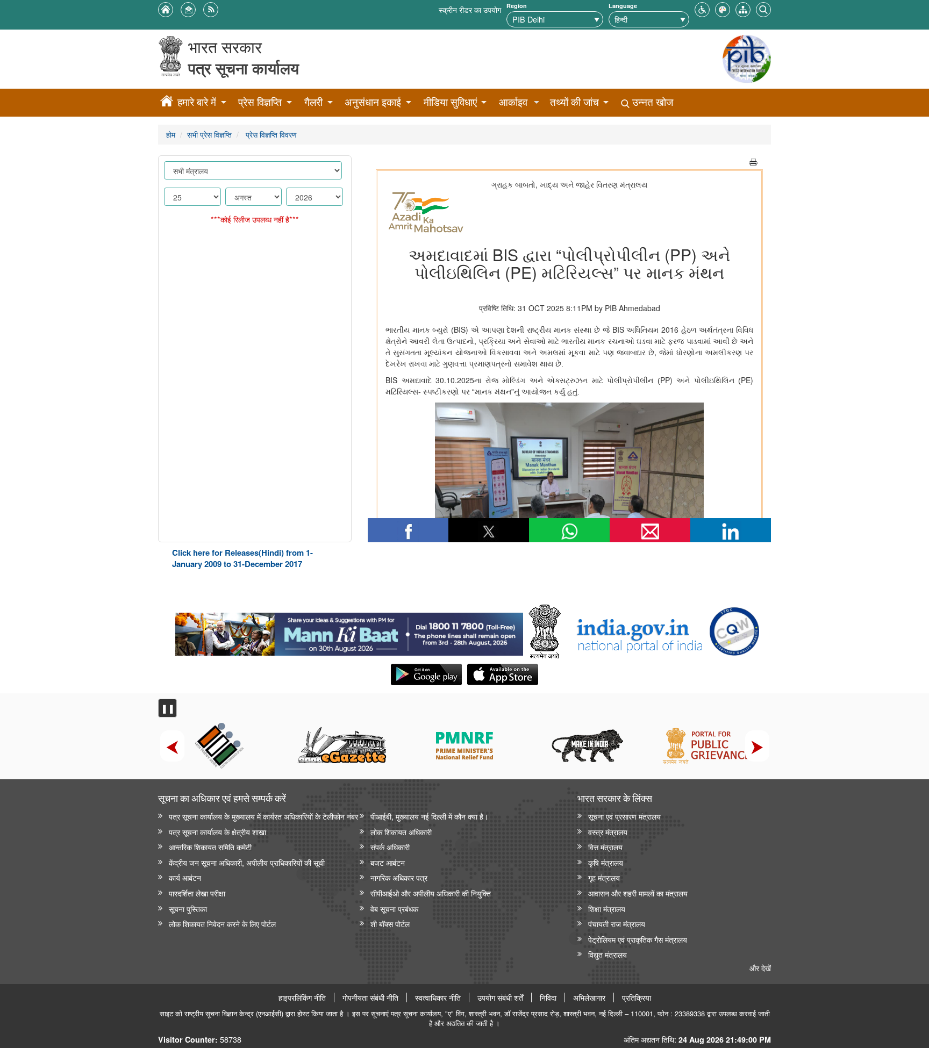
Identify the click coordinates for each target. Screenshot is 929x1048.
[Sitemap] (743, 8)
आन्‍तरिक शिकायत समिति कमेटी (210, 846)
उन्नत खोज (651, 102)
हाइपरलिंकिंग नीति (302, 997)
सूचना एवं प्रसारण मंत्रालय (624, 816)
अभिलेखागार (589, 997)
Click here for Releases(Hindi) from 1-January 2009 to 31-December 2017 (242, 558)
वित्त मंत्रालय (605, 846)
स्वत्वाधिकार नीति (438, 997)
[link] (349, 631)
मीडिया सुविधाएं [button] (450, 102)
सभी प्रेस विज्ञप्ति (209, 134)
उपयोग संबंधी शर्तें (500, 997)
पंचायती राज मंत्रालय (616, 923)
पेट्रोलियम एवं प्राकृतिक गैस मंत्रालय (637, 939)
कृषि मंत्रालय (605, 862)
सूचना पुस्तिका (188, 908)
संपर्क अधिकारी (390, 846)
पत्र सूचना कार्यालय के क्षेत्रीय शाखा (217, 831)
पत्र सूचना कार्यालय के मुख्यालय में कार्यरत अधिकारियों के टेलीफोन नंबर (263, 816)
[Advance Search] (763, 8)
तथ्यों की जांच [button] (574, 102)
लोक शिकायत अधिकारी (401, 831)
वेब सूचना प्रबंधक (394, 908)
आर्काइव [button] (513, 102)
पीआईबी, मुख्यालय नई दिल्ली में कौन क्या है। (429, 816)
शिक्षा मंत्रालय (606, 908)
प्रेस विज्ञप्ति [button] (260, 102)
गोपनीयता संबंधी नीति (370, 997)
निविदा (548, 997)
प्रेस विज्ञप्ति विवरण (270, 134)
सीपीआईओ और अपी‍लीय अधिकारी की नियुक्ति (430, 893)
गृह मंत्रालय (604, 877)
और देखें (760, 967)
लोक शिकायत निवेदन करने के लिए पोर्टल (222, 923)
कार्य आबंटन (185, 877)
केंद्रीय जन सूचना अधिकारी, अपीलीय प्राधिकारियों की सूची (247, 862)
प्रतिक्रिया (636, 997)
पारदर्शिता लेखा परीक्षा (197, 893)
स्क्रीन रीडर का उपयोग (470, 9)
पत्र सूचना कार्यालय (243, 68)
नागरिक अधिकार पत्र (398, 877)
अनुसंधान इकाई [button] (373, 102)
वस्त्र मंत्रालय (607, 831)
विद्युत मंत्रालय (607, 954)
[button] (702, 8)
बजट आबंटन (387, 862)
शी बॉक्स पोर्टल (390, 923)
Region (516, 5)
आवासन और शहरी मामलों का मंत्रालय (638, 893)
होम (170, 134)
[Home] (166, 103)
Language (623, 5)
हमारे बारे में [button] (196, 102)
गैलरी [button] (313, 102)
